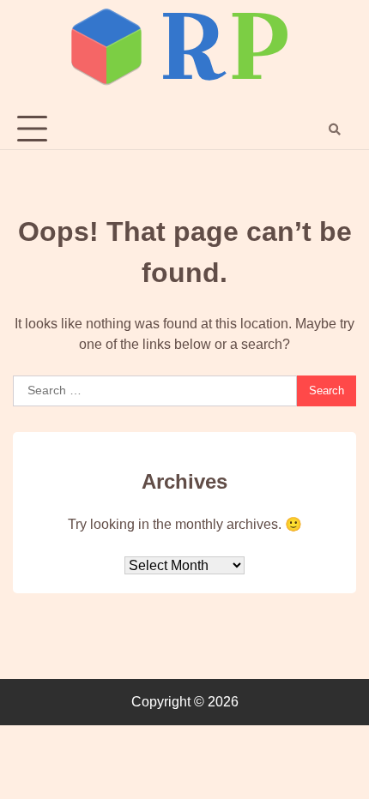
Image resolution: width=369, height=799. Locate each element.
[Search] (335, 129)
